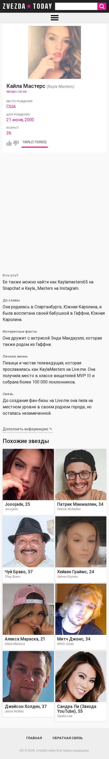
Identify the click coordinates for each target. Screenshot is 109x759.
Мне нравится (9, 143)
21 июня (14, 119)
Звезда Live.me (16, 91)
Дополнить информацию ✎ (27, 429)
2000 (29, 119)
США (11, 106)
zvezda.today (46, 750)
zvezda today (27, 6)
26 (8, 132)
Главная (34, 738)
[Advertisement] (54, 209)
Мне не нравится (16, 143)
